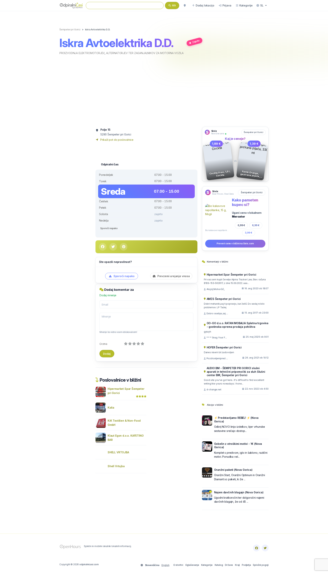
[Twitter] (265, 548)
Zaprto (196, 41)
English (166, 565)
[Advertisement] (164, 90)
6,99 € (256, 225)
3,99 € (248, 232)
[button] (262, 5)
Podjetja (246, 565)
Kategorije (207, 565)
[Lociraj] (184, 5)
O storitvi (178, 565)
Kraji (237, 565)
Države (229, 565)
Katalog (219, 565)
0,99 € (241, 225)
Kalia (111, 407)
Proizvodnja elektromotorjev (82, 53)
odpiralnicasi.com (89, 564)
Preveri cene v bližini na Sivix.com (235, 243)
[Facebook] (256, 548)
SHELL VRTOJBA (118, 452)
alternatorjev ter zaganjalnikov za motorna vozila (144, 53)
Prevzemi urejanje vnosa (173, 276)
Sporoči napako (109, 228)
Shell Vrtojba (116, 466)
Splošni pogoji (261, 565)
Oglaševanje (192, 565)
